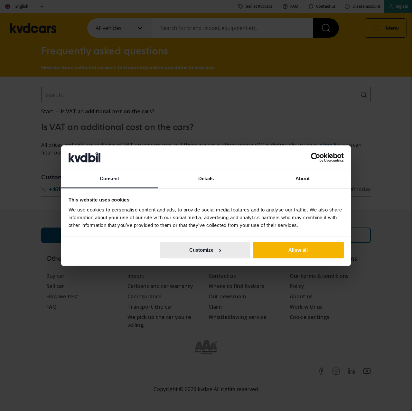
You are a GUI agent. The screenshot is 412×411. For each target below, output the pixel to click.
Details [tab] (206, 179)
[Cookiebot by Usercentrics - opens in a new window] (315, 157)
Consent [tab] (109, 179)
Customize (201, 250)
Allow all (298, 250)
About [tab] (302, 179)
